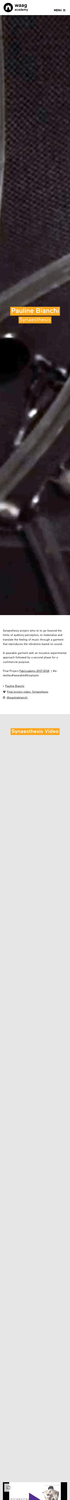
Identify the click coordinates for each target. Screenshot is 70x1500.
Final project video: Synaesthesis (25, 691)
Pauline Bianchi (13, 686)
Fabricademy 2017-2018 (34, 671)
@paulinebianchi (15, 697)
